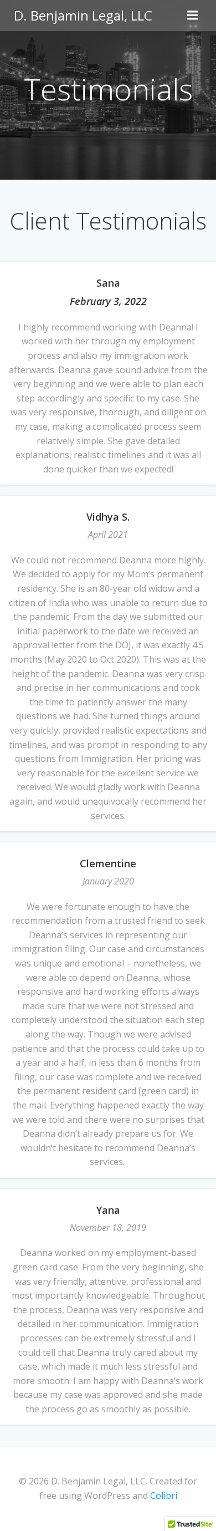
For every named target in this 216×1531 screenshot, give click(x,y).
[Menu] (192, 15)
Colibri (163, 1495)
